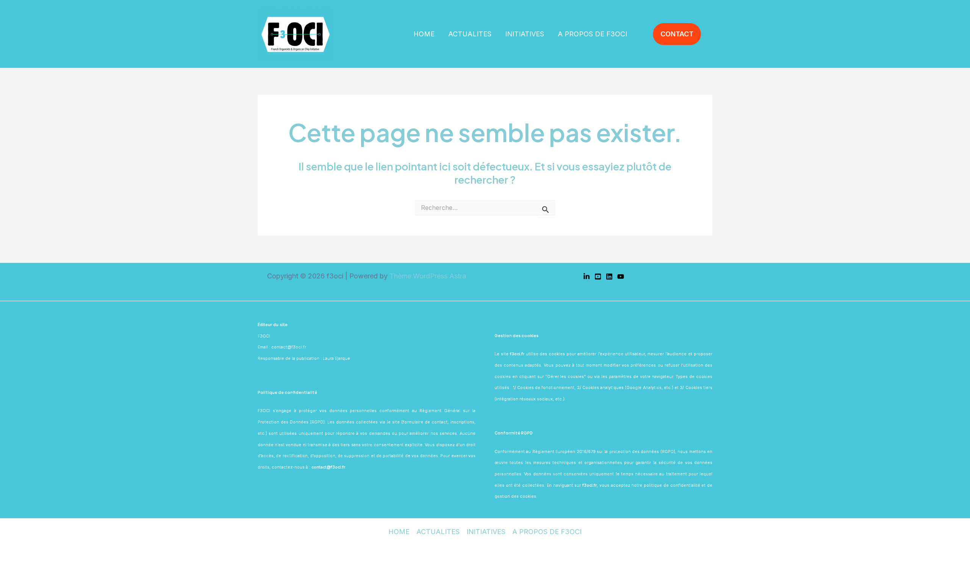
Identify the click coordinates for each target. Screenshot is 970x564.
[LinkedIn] (586, 276)
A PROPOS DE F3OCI (592, 34)
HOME (424, 34)
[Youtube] (598, 276)
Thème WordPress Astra (428, 276)
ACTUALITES (469, 34)
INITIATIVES (524, 34)
